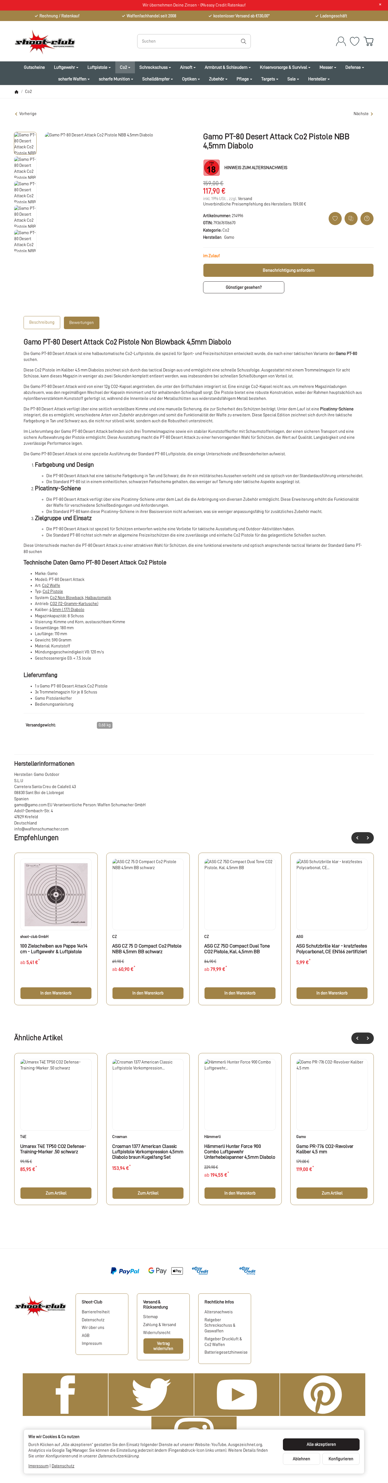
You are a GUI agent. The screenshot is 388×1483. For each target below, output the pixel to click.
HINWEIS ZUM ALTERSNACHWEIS (255, 167)
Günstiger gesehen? (244, 287)
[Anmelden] (341, 41)
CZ (114, 936)
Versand (245, 198)
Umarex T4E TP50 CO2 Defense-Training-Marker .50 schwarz (53, 1149)
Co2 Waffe (51, 585)
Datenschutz (63, 1466)
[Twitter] (151, 1394)
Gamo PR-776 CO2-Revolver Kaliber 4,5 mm (324, 1149)
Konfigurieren (341, 1459)
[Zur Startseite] (68, 41)
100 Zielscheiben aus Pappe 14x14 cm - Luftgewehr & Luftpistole (53, 948)
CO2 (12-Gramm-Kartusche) (74, 603)
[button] (25, 143)
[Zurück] (357, 838)
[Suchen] (243, 41)
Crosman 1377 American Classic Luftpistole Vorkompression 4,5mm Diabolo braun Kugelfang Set (147, 1152)
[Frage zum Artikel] (367, 218)
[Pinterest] (323, 1394)
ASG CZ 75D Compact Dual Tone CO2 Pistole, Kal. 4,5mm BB (237, 948)
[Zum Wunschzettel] (354, 41)
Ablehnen (301, 1459)
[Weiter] (368, 838)
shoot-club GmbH (34, 936)
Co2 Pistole (53, 591)
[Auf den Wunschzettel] (335, 218)
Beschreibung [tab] (42, 322)
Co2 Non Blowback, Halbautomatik (80, 597)
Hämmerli (212, 1137)
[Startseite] (16, 92)
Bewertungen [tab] (81, 322)
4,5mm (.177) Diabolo (66, 609)
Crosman (119, 1137)
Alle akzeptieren (321, 1444)
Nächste (361, 113)
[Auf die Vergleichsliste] (351, 218)
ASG (299, 936)
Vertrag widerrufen (163, 1346)
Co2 (225, 230)
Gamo (301, 1137)
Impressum (38, 1466)
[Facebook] (65, 1394)
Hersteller (317, 79)
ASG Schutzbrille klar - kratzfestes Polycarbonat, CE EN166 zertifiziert (331, 948)
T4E (23, 1137)
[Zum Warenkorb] (368, 41)
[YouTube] (237, 1394)
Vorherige (28, 113)
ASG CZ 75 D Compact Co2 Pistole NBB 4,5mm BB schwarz (147, 948)
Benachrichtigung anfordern (288, 270)
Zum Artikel (56, 1193)
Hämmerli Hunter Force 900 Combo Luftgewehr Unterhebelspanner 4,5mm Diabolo (239, 1152)
